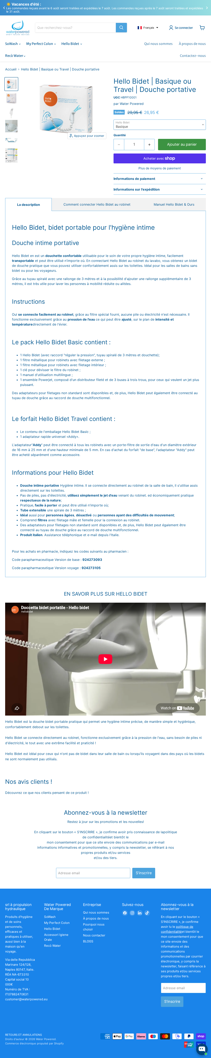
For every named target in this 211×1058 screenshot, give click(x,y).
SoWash (11, 44)
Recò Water (14, 56)
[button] (148, 27)
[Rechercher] (121, 27)
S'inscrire (144, 873)
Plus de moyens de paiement (159, 168)
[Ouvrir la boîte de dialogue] (202, 1049)
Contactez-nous (193, 56)
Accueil (10, 69)
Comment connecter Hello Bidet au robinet (96, 204)
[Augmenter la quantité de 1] (149, 144)
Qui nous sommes (158, 44)
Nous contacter (94, 935)
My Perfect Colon (40, 44)
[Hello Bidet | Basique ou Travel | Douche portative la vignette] (11, 126)
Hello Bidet (70, 44)
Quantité (120, 135)
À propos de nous (192, 44)
